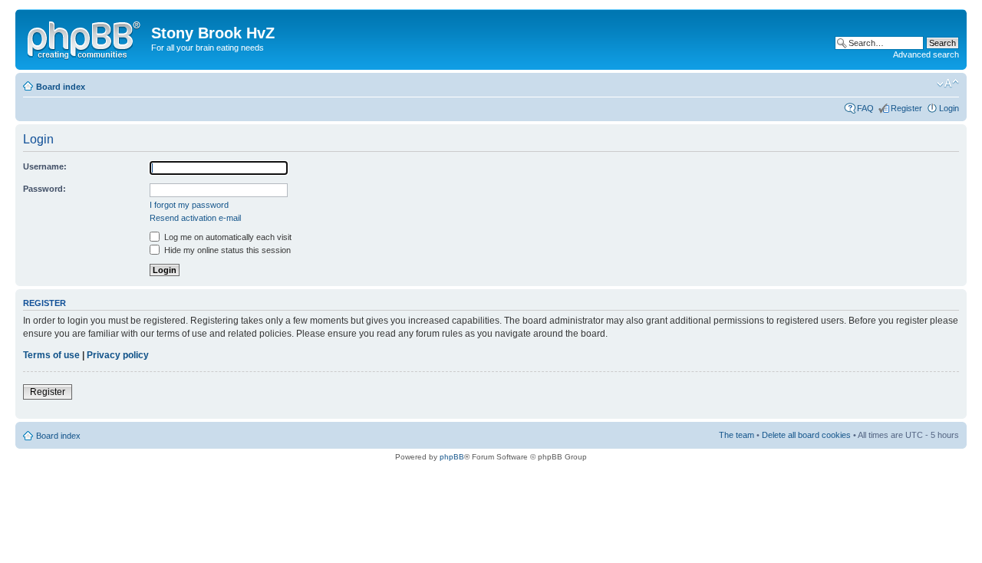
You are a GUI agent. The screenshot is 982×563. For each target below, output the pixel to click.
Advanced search (926, 54)
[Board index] (85, 37)
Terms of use (51, 355)
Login (949, 108)
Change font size (948, 84)
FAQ (865, 108)
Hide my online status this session (226, 250)
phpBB (452, 457)
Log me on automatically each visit (227, 237)
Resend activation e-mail (195, 217)
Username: (45, 166)
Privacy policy (118, 355)
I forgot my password (189, 204)
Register (906, 108)
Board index (60, 86)
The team (736, 435)
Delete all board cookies (806, 435)
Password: (44, 188)
